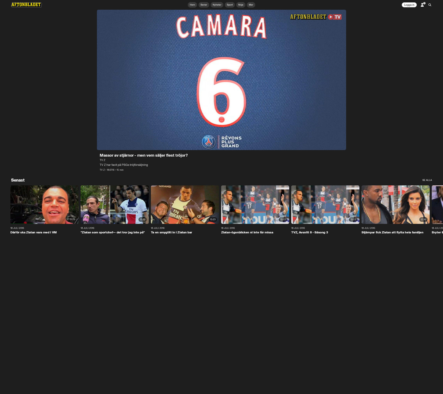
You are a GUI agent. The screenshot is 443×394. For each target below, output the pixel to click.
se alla (427, 180)
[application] (221, 80)
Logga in (409, 4)
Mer (251, 4)
